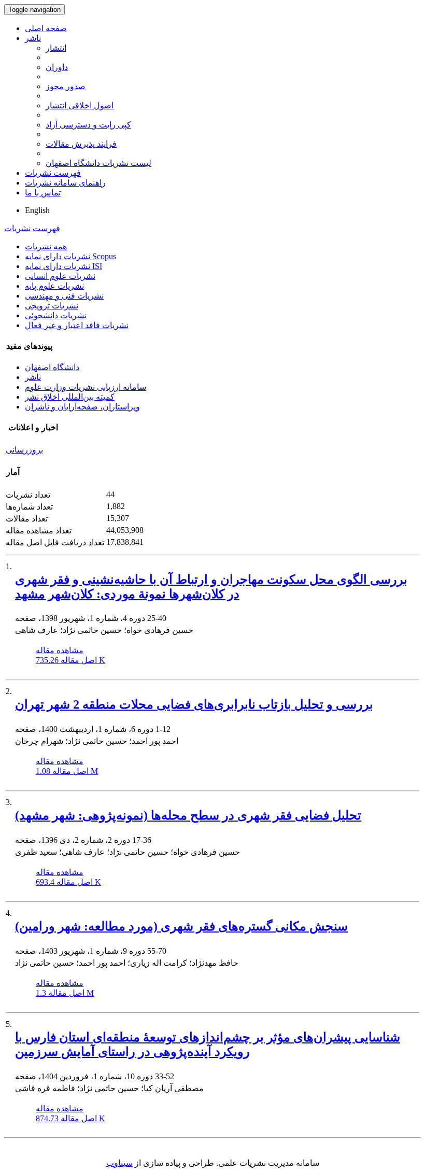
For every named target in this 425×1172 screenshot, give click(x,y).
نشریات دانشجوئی (56, 315)
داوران (57, 67)
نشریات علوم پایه (54, 285)
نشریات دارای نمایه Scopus (70, 256)
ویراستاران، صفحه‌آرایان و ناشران (82, 406)
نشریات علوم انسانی (60, 276)
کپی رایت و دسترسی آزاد (88, 124)
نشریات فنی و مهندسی (64, 295)
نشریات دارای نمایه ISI (63, 266)
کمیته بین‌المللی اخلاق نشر (70, 396)
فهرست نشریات (53, 172)
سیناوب (119, 1163)
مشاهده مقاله (59, 650)
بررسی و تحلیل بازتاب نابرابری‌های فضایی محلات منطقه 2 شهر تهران (194, 704)
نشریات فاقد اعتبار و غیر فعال (77, 325)
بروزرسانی (24, 449)
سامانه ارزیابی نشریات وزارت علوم (85, 387)
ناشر (33, 38)
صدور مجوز (66, 86)
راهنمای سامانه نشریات (65, 182)
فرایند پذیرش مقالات (81, 143)
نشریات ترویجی (51, 305)
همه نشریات (46, 246)
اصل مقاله (70, 660)
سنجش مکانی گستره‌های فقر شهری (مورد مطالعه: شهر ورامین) (181, 926)
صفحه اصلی (46, 28)
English (37, 210)
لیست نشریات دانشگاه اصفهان (98, 163)
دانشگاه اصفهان (52, 367)
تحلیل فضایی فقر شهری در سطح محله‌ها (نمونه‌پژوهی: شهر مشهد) (188, 815)
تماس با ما (43, 192)
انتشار (56, 48)
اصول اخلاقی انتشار (80, 105)
